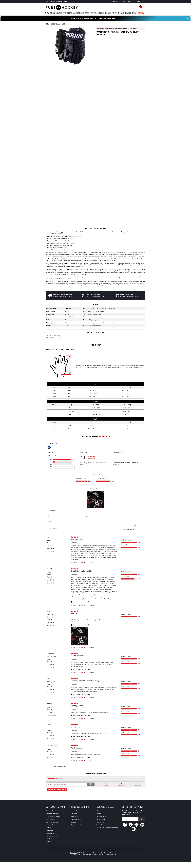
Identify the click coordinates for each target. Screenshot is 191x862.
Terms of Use (100, 825)
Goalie (108, 13)
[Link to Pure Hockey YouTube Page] (142, 826)
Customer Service (51, 811)
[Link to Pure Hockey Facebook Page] (125, 826)
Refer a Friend (50, 830)
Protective (67, 13)
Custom (140, 13)
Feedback (48, 841)
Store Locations (50, 833)
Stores (115, 2)
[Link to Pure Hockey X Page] (137, 826)
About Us (99, 811)
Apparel (93, 13)
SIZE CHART (95, 345)
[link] (51, 779)
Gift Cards (74, 814)
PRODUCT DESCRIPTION (95, 228)
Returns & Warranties (52, 822)
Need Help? (73, 853)
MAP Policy (49, 839)
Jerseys (101, 13)
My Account (49, 825)
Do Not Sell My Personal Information (107, 827)
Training (115, 13)
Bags (87, 13)
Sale (122, 13)
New (47, 13)
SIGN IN (122, 2)
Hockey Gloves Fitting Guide (53, 337)
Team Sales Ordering (52, 814)
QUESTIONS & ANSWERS (95, 774)
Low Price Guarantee (52, 836)
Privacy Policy (100, 822)
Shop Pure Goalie (76, 825)
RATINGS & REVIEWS (96, 436)
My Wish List (75, 816)
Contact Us (130, 2)
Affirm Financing (101, 819)
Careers (98, 814)
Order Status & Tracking (53, 816)
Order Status (140, 2)
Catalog (73, 822)
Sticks (52, 13)
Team (134, 13)
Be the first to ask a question (57, 789)
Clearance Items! (67, 2)
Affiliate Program (101, 816)
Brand (128, 13)
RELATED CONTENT (95, 332)
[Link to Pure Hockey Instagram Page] (133, 830)
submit (141, 819)
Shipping (48, 827)
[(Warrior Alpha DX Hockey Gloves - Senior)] (70, 45)
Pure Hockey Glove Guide (53, 335)
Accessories (78, 13)
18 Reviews (64, 779)
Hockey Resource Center (78, 811)
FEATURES (95, 304)
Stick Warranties (50, 819)
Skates (59, 13)
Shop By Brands (75, 819)
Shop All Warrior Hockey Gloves (54, 339)
